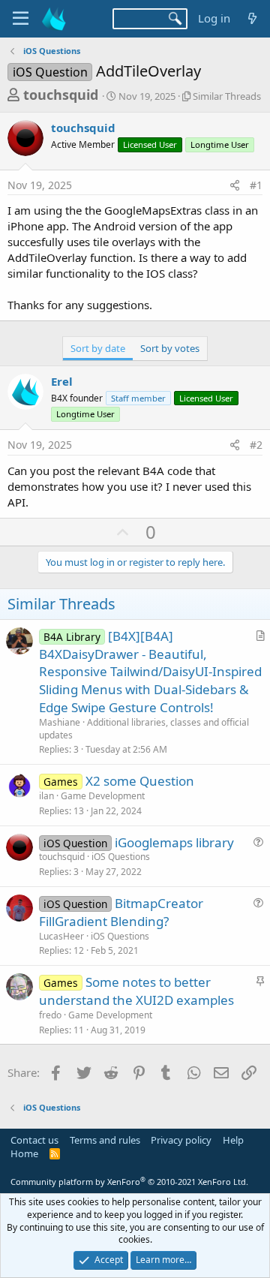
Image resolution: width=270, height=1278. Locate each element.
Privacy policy (181, 1140)
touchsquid (60, 95)
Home (24, 1153)
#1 (256, 185)
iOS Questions (121, 856)
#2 (256, 445)
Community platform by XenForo (129, 1181)
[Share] (234, 185)
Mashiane (59, 722)
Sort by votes (170, 348)
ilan (46, 795)
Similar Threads (227, 96)
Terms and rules (105, 1140)
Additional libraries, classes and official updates (144, 728)
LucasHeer (61, 936)
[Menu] (20, 19)
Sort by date (97, 348)
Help (233, 1140)
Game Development (103, 795)
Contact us (34, 1140)
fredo (50, 1015)
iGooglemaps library (174, 842)
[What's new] (252, 18)
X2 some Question (140, 780)
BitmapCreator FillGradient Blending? (121, 912)
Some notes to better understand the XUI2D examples (136, 991)
